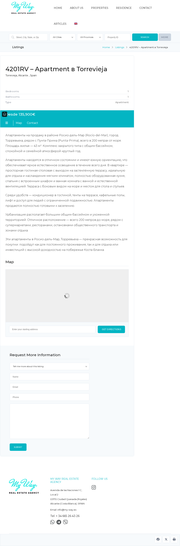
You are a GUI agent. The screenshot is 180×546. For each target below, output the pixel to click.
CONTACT (145, 8)
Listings (119, 47)
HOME (58, 8)
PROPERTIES (99, 8)
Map (19, 123)
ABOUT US (76, 8)
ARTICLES (60, 23)
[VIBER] (66, 523)
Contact (32, 123)
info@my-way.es (66, 509)
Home (106, 47)
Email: (63, 509)
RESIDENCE (124, 8)
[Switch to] (76, 22)
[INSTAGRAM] (95, 488)
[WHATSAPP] (53, 523)
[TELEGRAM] (59, 523)
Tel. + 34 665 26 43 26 (64, 516)
